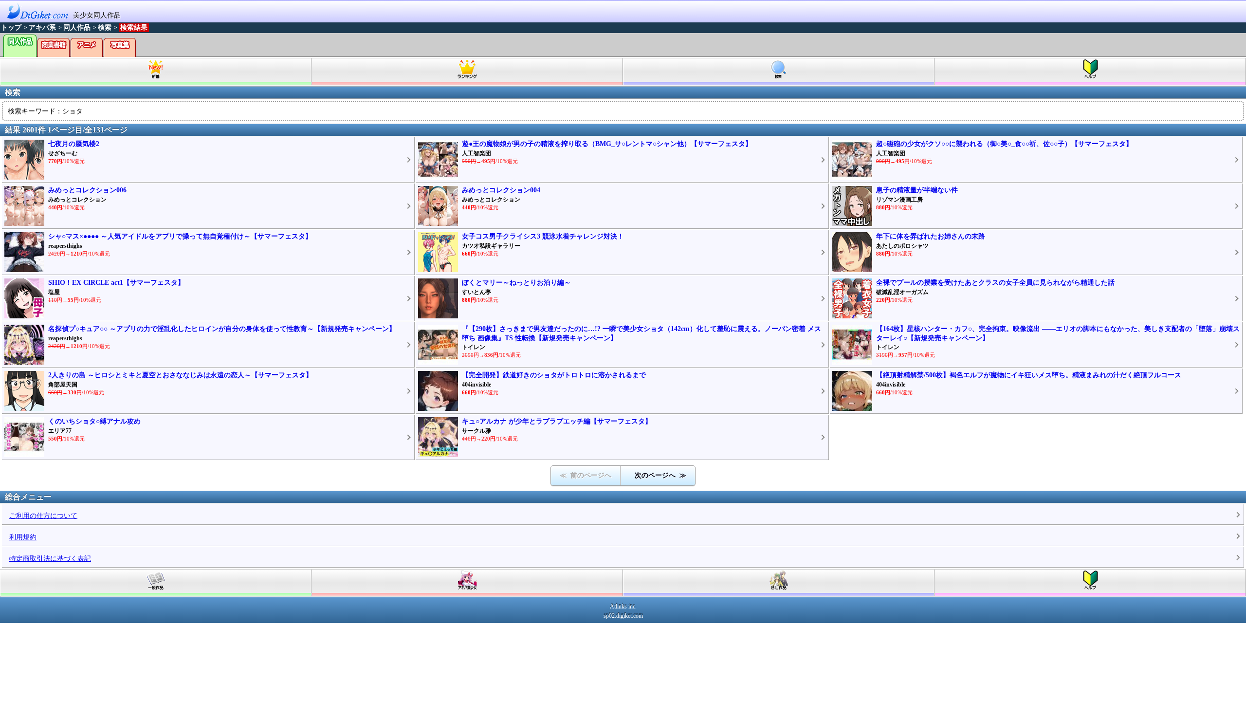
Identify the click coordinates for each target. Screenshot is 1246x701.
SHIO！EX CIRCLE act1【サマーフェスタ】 (116, 282)
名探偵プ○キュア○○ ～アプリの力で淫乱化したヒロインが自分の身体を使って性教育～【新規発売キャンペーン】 (222, 328)
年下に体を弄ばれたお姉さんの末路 (930, 236)
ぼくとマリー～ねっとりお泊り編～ (516, 282)
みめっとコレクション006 (87, 190)
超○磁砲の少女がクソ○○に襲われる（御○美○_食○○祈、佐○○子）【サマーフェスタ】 (1004, 144)
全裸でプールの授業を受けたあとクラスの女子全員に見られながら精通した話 (995, 282)
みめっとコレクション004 (501, 190)
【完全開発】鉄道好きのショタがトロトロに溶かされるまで (554, 375)
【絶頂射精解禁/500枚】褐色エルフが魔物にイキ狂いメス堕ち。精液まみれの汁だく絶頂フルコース (1028, 375)
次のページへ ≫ (660, 475)
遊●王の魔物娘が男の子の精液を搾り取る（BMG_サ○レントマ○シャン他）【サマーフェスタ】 (607, 144)
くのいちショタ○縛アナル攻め (94, 421)
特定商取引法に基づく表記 (50, 558)
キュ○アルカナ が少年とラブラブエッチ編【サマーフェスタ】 (557, 421)
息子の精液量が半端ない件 (917, 190)
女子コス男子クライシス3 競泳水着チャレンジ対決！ (543, 236)
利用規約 (23, 537)
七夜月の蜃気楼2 (73, 144)
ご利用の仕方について (43, 515)
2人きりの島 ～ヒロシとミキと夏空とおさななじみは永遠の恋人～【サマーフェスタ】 (180, 375)
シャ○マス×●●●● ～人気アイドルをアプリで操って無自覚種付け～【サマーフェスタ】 (180, 236)
